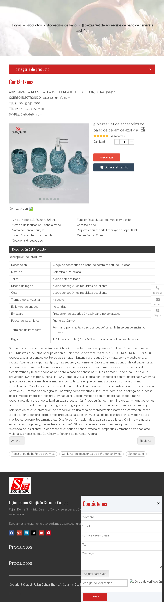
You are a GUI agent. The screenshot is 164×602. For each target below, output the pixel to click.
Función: (82, 219)
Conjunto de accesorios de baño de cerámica (91, 453)
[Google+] (19, 532)
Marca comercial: (23, 230)
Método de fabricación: (27, 225)
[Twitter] (33, 532)
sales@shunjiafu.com (56, 97)
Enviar (95, 597)
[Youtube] (41, 532)
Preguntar (106, 157)
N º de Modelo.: (22, 219)
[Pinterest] (48, 532)
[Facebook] (11, 532)
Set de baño (136, 453)
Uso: (80, 225)
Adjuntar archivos (95, 573)
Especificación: (21, 235)
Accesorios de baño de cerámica (33, 453)
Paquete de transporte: (91, 230)
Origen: (81, 235)
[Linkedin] (26, 532)
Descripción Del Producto (29, 249)
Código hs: (19, 240)
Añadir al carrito (116, 167)
